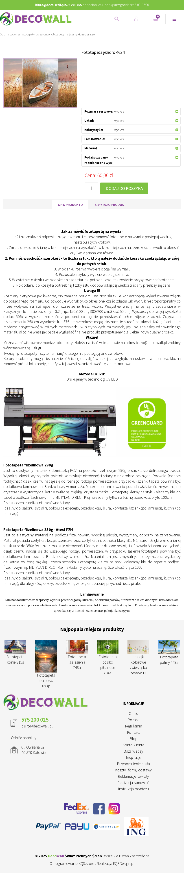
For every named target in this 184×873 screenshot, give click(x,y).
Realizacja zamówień (133, 782)
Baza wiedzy (133, 751)
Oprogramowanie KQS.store (72, 863)
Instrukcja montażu (133, 788)
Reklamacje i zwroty (133, 776)
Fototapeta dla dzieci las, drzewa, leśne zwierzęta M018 (46, 668)
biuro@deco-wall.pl (37, 726)
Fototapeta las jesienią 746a (138, 662)
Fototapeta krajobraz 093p (107, 680)
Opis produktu (70, 204)
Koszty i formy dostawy (133, 770)
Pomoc (133, 719)
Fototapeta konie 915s (77, 659)
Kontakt (133, 732)
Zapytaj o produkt (110, 204)
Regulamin (133, 726)
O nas (133, 713)
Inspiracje (133, 757)
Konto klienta (133, 744)
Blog (133, 738)
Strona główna (10, 34)
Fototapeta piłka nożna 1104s (15, 662)
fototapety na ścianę (63, 34)
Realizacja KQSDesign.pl (115, 863)
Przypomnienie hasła (133, 763)
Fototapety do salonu (34, 34)
